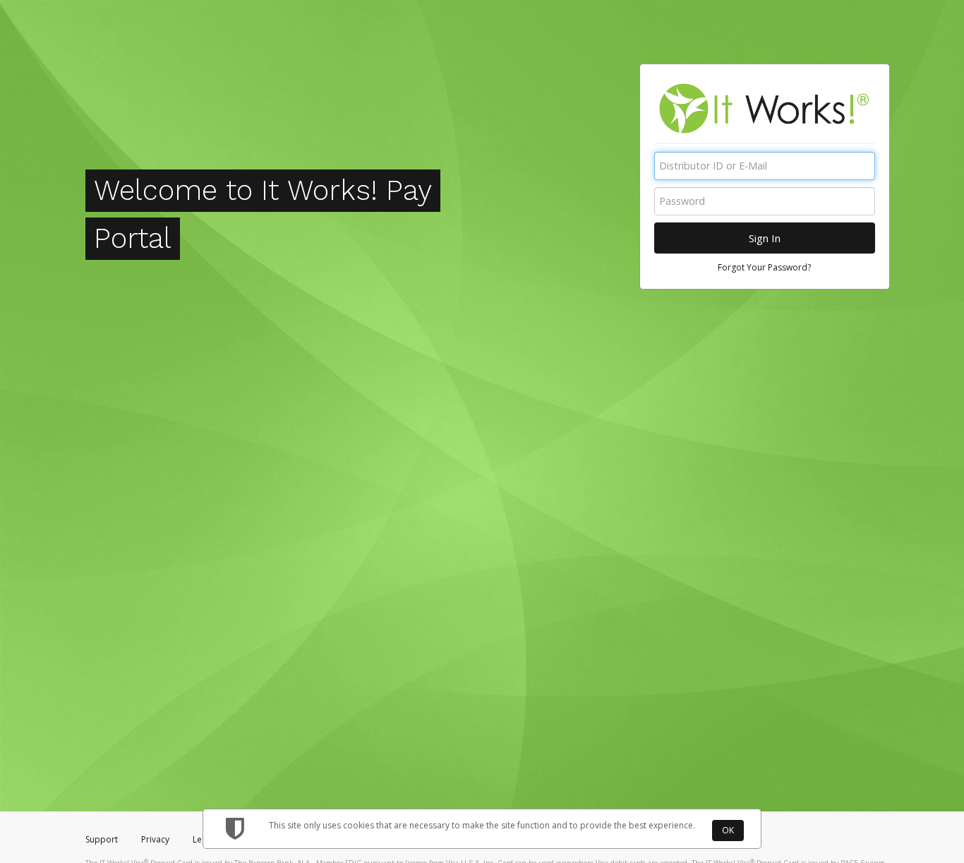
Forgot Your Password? (764, 267)
